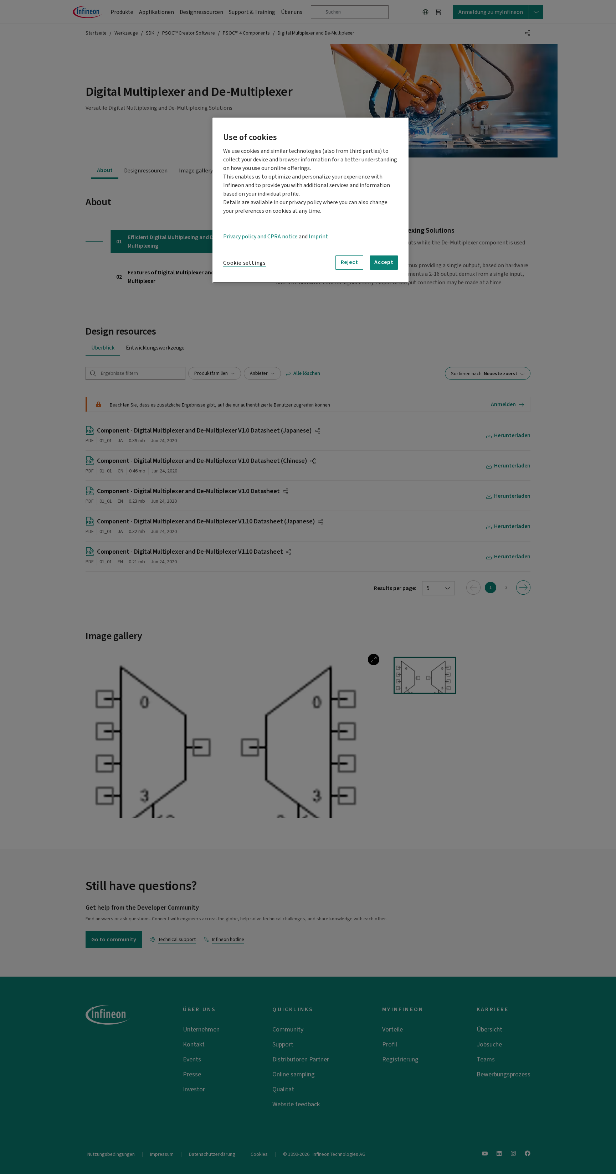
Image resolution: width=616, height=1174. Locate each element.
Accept (384, 262)
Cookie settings (244, 263)
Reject (349, 262)
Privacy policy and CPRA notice (260, 237)
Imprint (318, 237)
